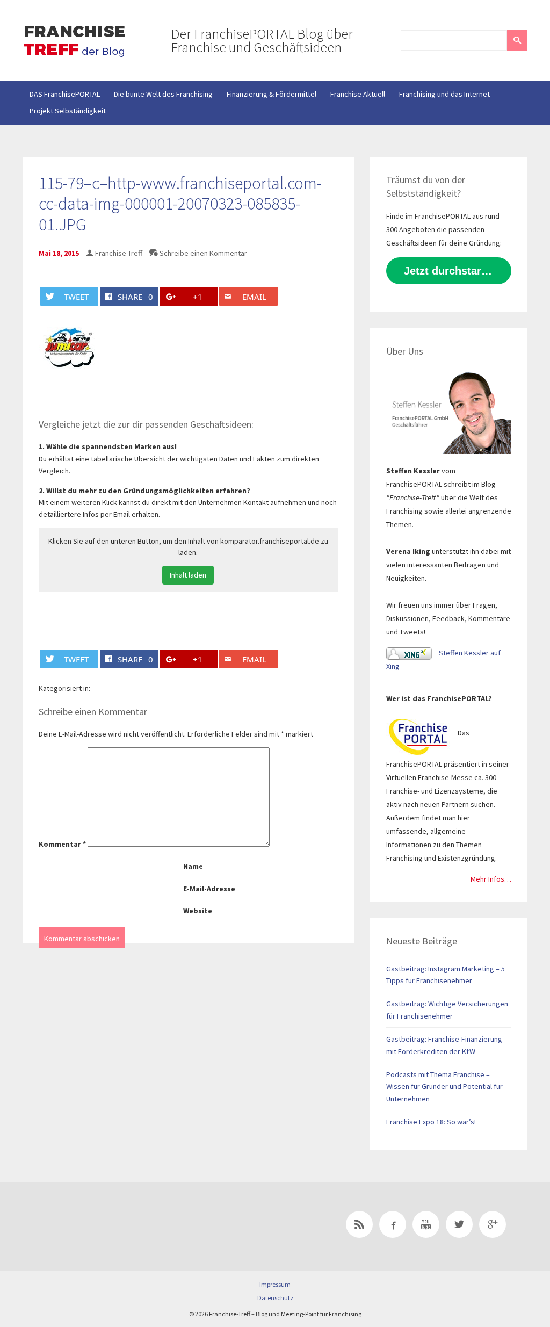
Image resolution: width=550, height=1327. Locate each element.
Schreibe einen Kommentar (203, 253)
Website (197, 910)
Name (193, 866)
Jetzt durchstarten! (452, 271)
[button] (517, 40)
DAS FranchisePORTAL (65, 94)
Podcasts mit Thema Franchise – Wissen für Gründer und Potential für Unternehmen (444, 1087)
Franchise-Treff (118, 253)
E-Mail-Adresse (209, 888)
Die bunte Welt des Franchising (163, 94)
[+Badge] (98, 1226)
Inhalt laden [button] (188, 575)
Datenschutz (275, 1298)
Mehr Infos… (491, 879)
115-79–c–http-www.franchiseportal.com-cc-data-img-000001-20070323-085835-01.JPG (180, 203)
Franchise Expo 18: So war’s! (431, 1122)
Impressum (275, 1284)
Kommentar (62, 844)
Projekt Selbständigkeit (68, 111)
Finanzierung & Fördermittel (271, 94)
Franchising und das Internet (444, 94)
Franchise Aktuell (357, 94)
